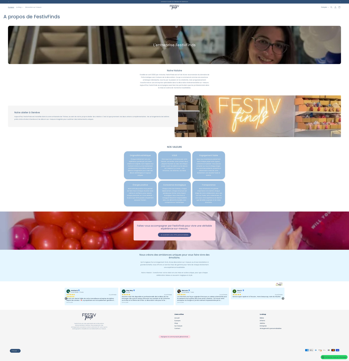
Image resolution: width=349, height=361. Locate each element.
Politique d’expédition (105, 357)
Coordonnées (117, 357)
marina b (74, 292)
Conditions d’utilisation (91, 357)
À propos (177, 321)
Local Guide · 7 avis (188, 294)
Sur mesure (178, 326)
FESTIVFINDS (18, 357)
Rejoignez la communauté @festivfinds (174, 337)
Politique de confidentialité (75, 357)
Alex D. (239, 292)
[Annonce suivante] (340, 1)
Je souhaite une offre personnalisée (174, 237)
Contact (177, 328)
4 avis (239, 294)
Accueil (176, 318)
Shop (176, 323)
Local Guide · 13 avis (77, 294)
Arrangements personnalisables (270, 328)
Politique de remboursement (57, 357)
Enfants (262, 321)
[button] (19, 7)
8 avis (128, 294)
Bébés (262, 318)
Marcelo (185, 292)
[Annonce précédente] (9, 1)
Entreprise (263, 326)
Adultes (262, 323)
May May (129, 292)
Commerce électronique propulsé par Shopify (34, 357)
